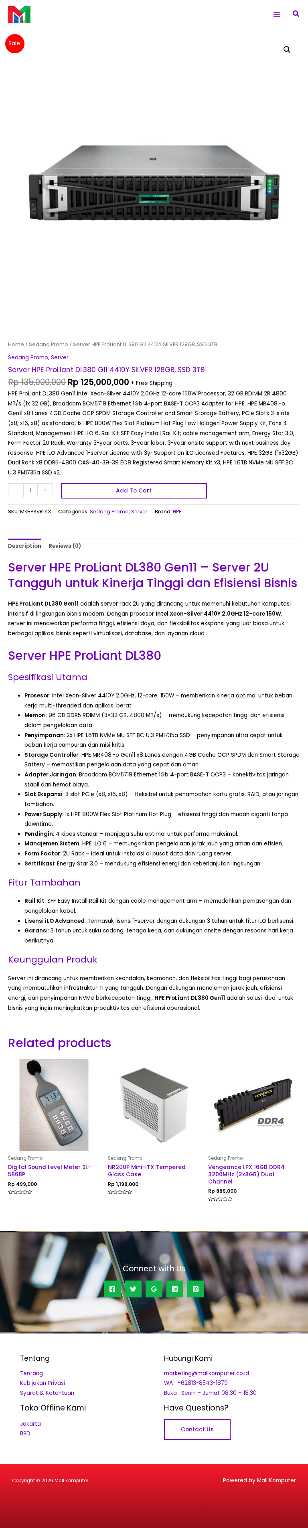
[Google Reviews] (154, 1289)
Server (60, 357)
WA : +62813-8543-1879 (196, 1383)
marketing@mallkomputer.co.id (206, 1373)
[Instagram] (174, 1289)
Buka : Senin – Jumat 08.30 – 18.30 (210, 1393)
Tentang (31, 1373)
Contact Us (197, 1429)
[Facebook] (112, 1289)
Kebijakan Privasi (42, 1383)
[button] (296, 14)
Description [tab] (24, 546)
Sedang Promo (48, 344)
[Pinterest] (195, 1289)
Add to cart (134, 490)
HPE (177, 511)
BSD (25, 1433)
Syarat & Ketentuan (47, 1393)
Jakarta (30, 1424)
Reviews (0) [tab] (65, 546)
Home (16, 344)
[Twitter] (133, 1289)
